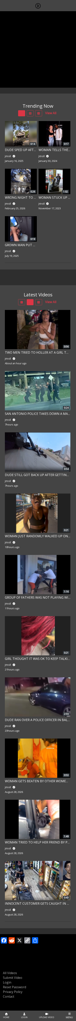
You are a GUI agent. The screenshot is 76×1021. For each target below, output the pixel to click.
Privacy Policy (12, 992)
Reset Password (14, 987)
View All (50, 113)
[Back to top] (12, 997)
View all (50, 302)
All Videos (10, 973)
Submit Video (12, 977)
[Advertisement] (38, 49)
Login (7, 982)
